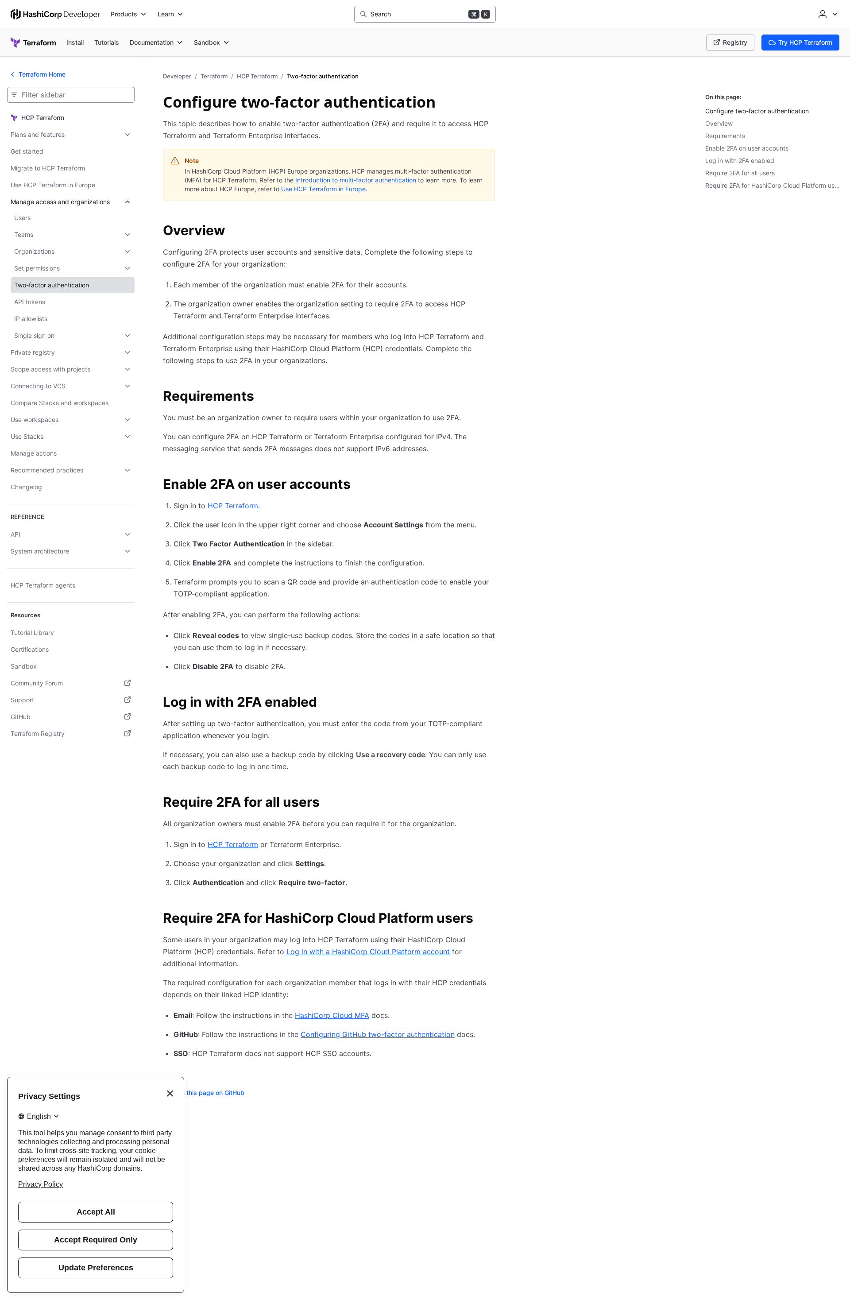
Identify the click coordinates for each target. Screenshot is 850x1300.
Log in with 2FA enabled (739, 160)
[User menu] (827, 14)
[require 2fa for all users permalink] (328, 803)
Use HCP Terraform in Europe (323, 189)
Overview (719, 123)
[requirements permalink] (263, 397)
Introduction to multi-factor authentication (355, 180)
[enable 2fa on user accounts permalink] (359, 485)
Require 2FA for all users (740, 173)
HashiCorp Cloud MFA (332, 1015)
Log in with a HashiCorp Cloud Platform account (368, 951)
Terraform (214, 76)
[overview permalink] (234, 231)
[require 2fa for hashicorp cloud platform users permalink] (482, 919)
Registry (735, 42)
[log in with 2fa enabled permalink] (326, 703)
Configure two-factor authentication (757, 111)
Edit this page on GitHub (209, 1092)
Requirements (725, 135)
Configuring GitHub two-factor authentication (378, 1034)
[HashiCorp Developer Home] (55, 14)
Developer (177, 76)
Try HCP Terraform (805, 42)
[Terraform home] (33, 42)
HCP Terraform (257, 76)
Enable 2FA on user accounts (746, 148)
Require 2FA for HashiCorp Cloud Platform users (773, 185)
